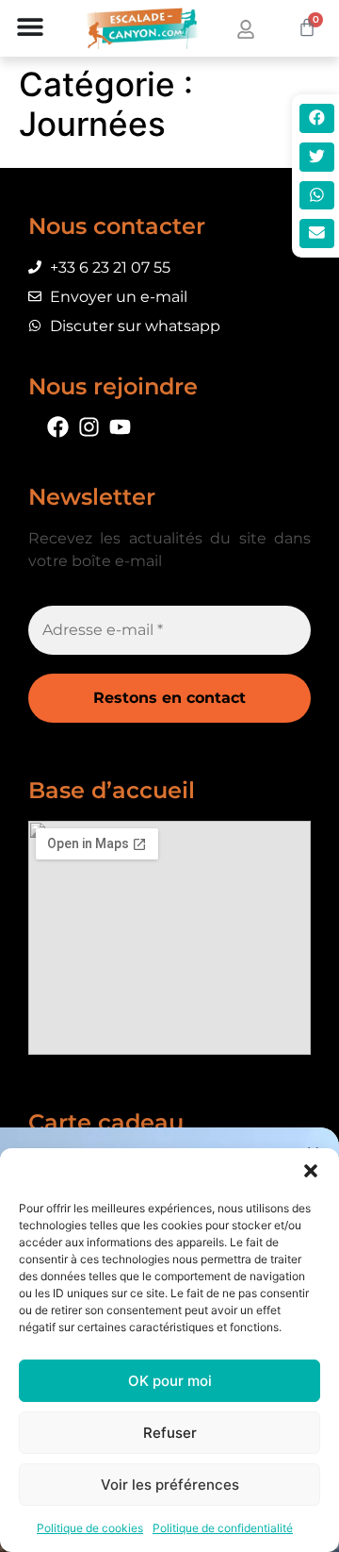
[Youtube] (120, 428)
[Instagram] (89, 428)
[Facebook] (58, 428)
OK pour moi (170, 1381)
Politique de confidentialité (223, 1528)
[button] (310, 1171)
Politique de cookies (90, 1528)
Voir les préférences (170, 1485)
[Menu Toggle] (30, 27)
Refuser (170, 1433)
